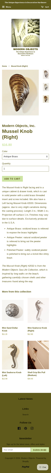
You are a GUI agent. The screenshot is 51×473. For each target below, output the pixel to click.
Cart (47, 7)
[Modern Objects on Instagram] (31, 429)
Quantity (6, 163)
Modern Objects (28, 458)
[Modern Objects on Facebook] (19, 429)
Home (4, 66)
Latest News (25, 398)
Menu (8, 7)
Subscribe (40, 450)
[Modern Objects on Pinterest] (25, 429)
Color (4, 151)
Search (25, 414)
